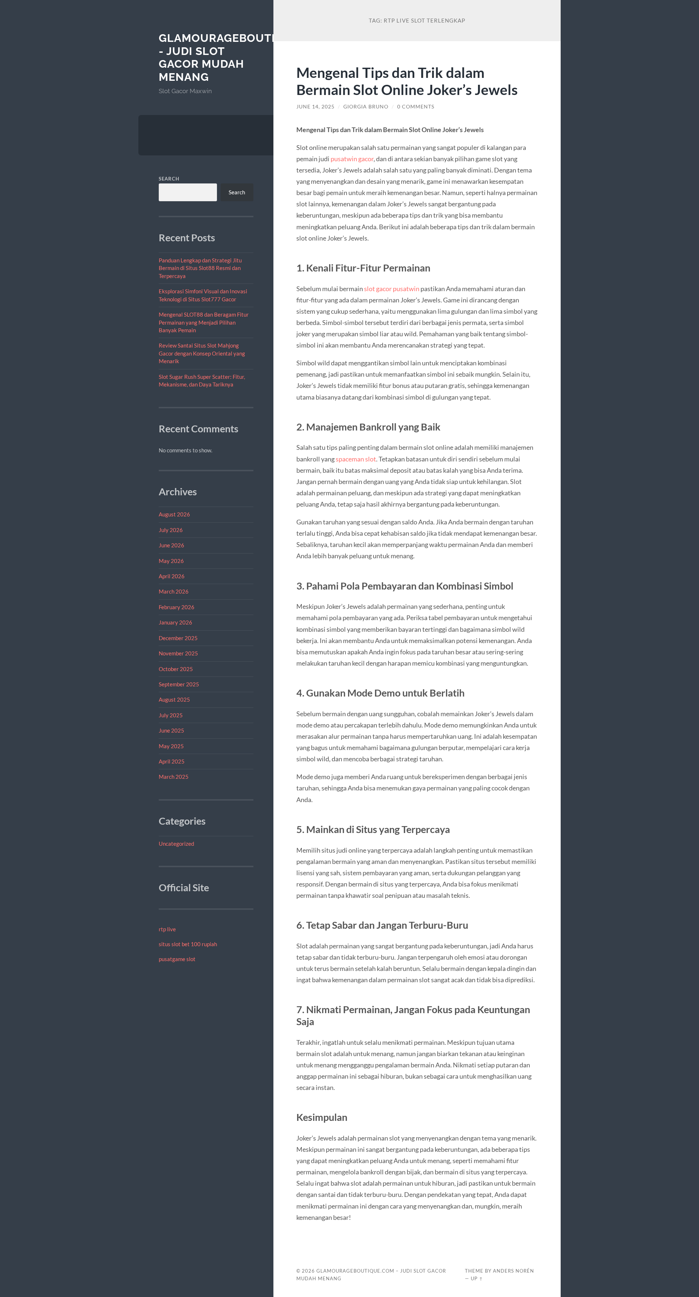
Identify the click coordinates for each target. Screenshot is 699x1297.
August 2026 (174, 514)
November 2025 (178, 653)
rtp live (167, 929)
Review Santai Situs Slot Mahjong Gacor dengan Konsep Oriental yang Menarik (202, 353)
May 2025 (171, 746)
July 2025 (171, 715)
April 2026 (172, 576)
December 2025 (178, 638)
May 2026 (171, 561)
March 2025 (174, 776)
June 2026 (171, 545)
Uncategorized (176, 843)
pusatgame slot (177, 959)
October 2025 (176, 669)
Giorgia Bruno (365, 107)
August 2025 (174, 699)
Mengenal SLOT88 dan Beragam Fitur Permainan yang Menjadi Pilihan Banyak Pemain (204, 322)
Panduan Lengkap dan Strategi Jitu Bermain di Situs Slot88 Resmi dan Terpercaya (200, 268)
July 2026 (171, 530)
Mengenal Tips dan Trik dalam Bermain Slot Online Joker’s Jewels (407, 81)
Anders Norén (513, 1271)
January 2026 (175, 622)
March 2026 (174, 591)
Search (169, 179)
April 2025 (172, 761)
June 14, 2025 (315, 107)
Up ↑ (477, 1278)
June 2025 (171, 730)
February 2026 (176, 607)
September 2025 (179, 684)
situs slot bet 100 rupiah (188, 944)
